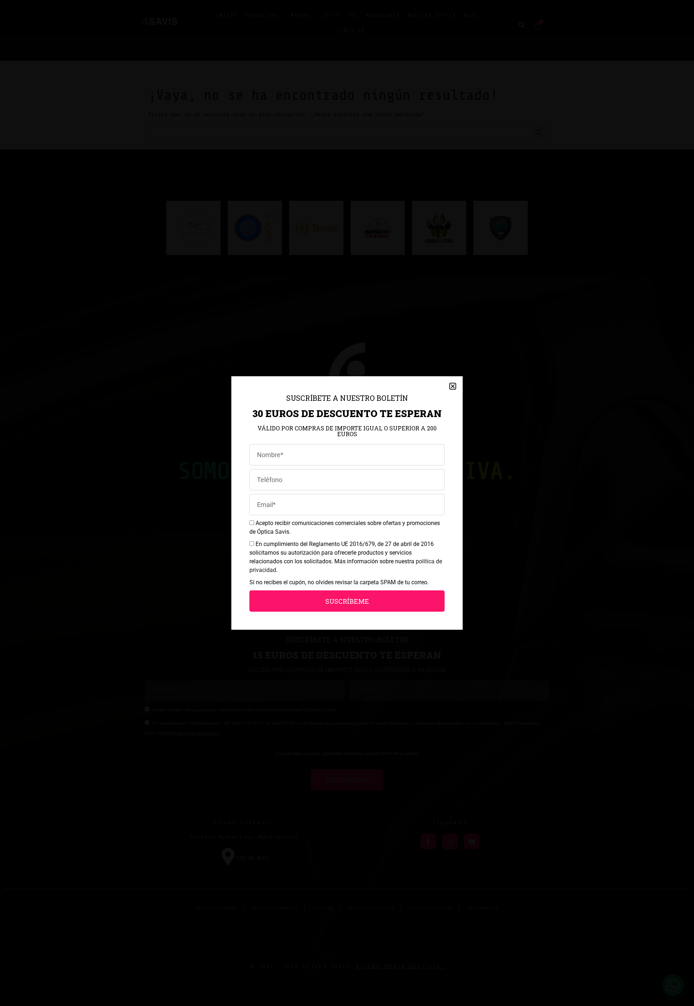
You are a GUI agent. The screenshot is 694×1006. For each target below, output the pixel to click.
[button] (452, 386)
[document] (347, 503)
